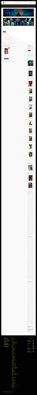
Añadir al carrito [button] (6, 58)
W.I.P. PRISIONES (14, 385)
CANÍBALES (14, 380)
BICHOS (12, 346)
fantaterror (23, 5)
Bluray (10, 5)
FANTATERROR (13, 353)
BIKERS (12, 347)
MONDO (12, 364)
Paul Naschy (32, 5)
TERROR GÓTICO (14, 383)
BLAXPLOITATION (14, 348)
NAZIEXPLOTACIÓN (14, 368)
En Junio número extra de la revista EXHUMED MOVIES (8, 37)
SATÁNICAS (14, 382)
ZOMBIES (13, 387)
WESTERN (13, 386)
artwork (19, 5)
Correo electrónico (33, 0)
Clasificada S (14, 5)
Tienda (3, 5)
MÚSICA (13, 366)
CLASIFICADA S (13, 349)
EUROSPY (13, 352)
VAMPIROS (13, 384)
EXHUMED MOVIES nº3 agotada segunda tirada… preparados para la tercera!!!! (6, 344)
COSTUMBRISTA (14, 365)
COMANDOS (13, 350)
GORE (13, 381)
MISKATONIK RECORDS (15, 367)
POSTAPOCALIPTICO (14, 373)
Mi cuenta (7, 5)
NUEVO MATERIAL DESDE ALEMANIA (7, 38)
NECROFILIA (13, 369)
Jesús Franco (27, 5)
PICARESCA (13, 370)
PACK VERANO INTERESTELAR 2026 (7, 36)
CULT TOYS (13, 351)
